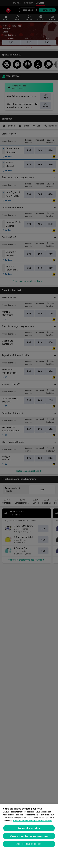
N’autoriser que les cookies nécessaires (29, 836)
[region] (29, 827)
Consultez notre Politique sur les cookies (32, 820)
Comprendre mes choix (29, 828)
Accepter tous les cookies (29, 844)
